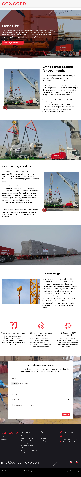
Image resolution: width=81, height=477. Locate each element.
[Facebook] (77, 462)
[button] (13, 43)
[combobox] (14, 383)
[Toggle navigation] (66, 3)
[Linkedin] (71, 462)
